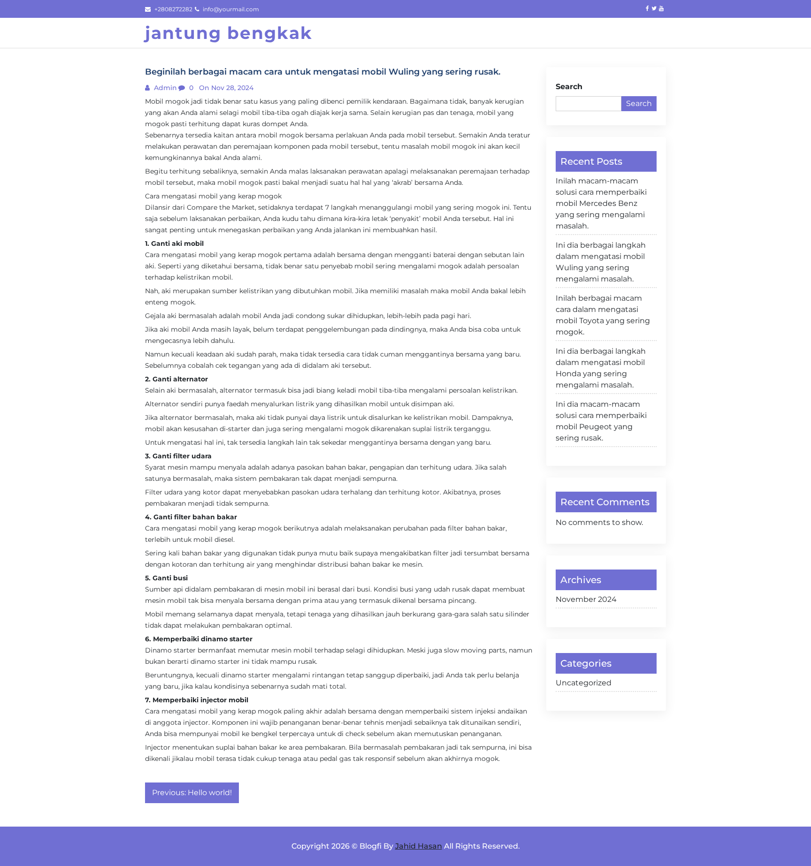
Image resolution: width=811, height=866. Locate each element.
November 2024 (586, 599)
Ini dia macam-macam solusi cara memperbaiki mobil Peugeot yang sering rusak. (601, 421)
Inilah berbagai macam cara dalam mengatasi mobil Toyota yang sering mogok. (603, 315)
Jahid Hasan (418, 846)
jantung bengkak (229, 33)
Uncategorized (584, 682)
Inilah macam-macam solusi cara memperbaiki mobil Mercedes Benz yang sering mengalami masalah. (601, 203)
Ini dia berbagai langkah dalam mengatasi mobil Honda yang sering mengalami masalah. (601, 368)
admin (164, 88)
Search (569, 86)
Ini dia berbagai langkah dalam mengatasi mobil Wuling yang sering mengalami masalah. (601, 262)
